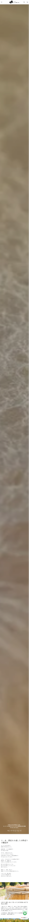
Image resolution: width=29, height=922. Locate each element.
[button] (24, 2)
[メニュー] (1, 2)
